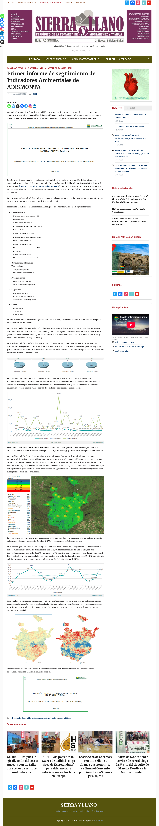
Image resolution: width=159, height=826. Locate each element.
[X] (18, 106)
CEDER (34, 94)
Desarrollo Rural (38, 68)
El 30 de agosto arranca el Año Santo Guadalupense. (109, 760)
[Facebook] (22, 106)
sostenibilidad (65, 718)
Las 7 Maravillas (122, 351)
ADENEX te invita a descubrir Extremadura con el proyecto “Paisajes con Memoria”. (129, 222)
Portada (11, 2)
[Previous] (12, 746)
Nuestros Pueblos (26, 2)
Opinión (68, 2)
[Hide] (1, 46)
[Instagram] (30, 106)
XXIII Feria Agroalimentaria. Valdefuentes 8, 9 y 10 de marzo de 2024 (130, 138)
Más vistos (117, 108)
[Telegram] (26, 106)
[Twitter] (13, 106)
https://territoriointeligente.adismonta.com (39, 186)
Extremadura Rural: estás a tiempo (129, 346)
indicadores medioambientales (45, 718)
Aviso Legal (78, 811)
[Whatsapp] (9, 106)
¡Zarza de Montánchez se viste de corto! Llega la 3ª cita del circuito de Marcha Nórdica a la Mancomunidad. (130, 199)
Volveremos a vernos (124, 342)
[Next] (146, 746)
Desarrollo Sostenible (21, 718)
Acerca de (80, 2)
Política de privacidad (94, 811)
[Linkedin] (34, 106)
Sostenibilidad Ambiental (60, 68)
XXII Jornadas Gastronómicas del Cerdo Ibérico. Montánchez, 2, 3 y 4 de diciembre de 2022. (132, 153)
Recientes (131, 108)
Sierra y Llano (79, 805)
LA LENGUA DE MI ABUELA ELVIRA (130, 126)
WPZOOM (98, 821)
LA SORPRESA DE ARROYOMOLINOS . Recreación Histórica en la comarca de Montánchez (131, 168)
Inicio (57, 811)
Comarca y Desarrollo (49, 2)
